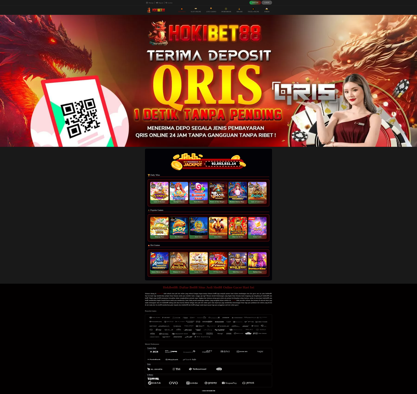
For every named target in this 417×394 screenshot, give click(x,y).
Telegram (160, 2)
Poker (267, 11)
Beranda (182, 11)
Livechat (170, 2)
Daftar (255, 2)
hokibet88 (160, 293)
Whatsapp (151, 2)
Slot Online (196, 11)
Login (266, 2)
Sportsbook (226, 11)
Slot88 (234, 300)
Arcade (239, 11)
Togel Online (253, 11)
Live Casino (211, 11)
